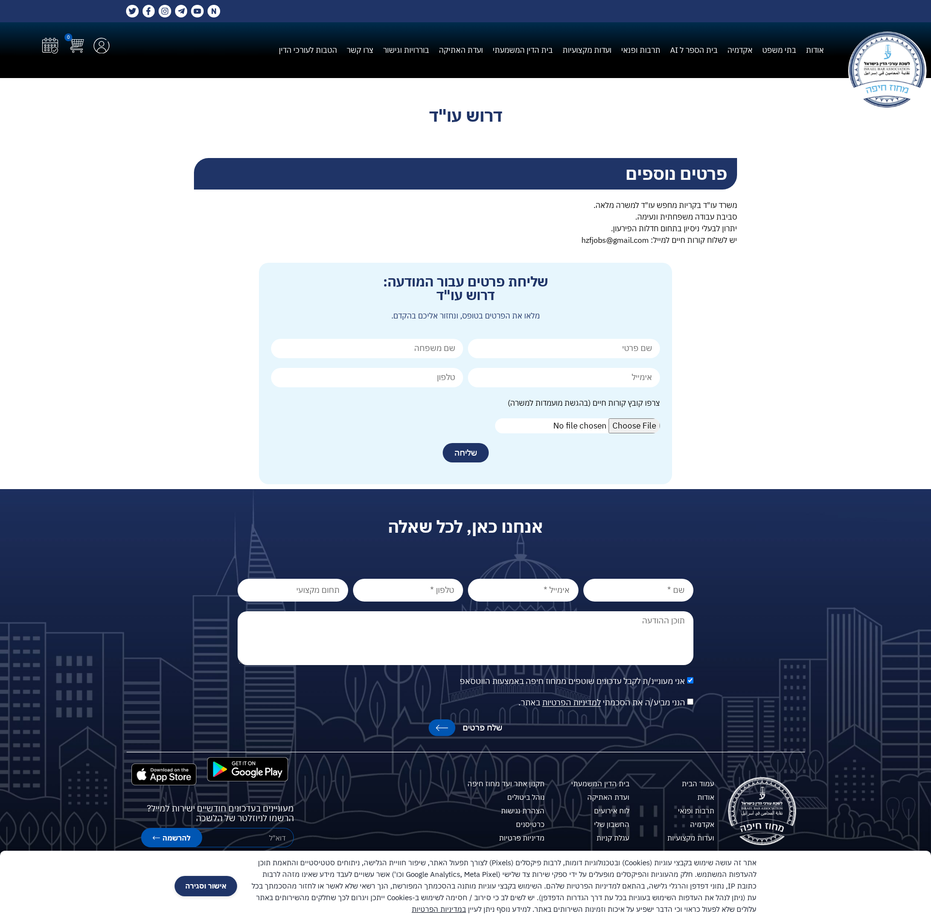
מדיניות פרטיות (522, 837)
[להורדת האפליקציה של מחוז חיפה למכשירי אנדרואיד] (248, 769)
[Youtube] (197, 11)
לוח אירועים (611, 810)
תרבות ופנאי (640, 50)
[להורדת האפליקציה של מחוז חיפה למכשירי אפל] (163, 774)
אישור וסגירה (205, 885)
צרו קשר (360, 50)
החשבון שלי (611, 824)
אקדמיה (740, 50)
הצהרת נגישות (523, 810)
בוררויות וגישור (406, 50)
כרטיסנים (530, 824)
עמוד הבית (698, 783)
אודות (815, 50)
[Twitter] (132, 11)
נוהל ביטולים (526, 797)
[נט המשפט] (214, 11)
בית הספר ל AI (694, 50)
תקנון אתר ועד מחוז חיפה (506, 783)
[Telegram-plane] (181, 11)
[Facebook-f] (149, 11)
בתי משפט (779, 50)
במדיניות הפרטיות (439, 909)
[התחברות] (102, 46)
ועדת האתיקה (461, 50)
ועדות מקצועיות (586, 50)
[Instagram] (165, 11)
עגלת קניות (612, 837)
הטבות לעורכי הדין (308, 50)
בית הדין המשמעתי (523, 50)
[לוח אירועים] (50, 46)
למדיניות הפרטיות (571, 703)
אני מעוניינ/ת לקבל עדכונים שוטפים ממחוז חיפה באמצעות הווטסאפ (572, 681)
